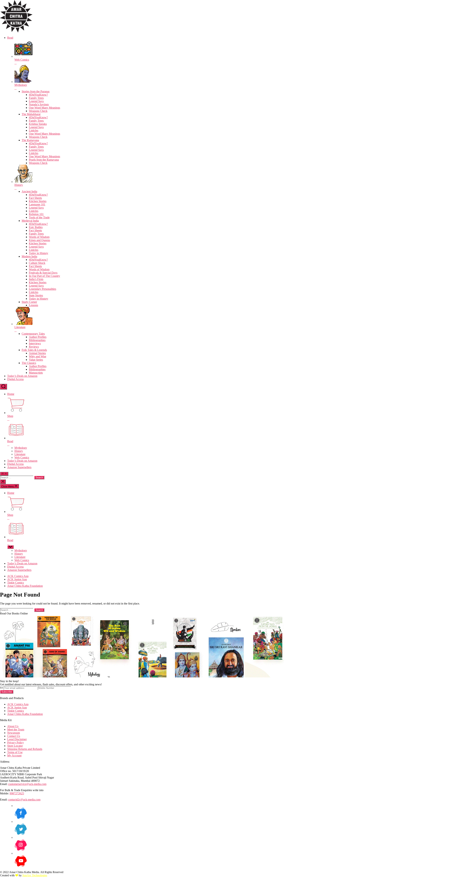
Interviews (35, 343)
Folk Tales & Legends (34, 349)
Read (10, 37)
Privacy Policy (15, 742)
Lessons (33, 305)
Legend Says (36, 101)
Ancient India (29, 191)
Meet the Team (15, 729)
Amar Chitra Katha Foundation (25, 585)
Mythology (20, 447)
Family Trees (36, 97)
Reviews (34, 346)
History (18, 451)
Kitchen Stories (37, 201)
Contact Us (13, 736)
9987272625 (17, 793)
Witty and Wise (37, 356)
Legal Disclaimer (17, 739)
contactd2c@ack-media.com (24, 799)
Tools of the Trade (39, 217)
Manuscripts (36, 372)
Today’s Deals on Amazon (22, 375)
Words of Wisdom (39, 236)
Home (10, 393)
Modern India (29, 256)
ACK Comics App (18, 576)
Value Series (36, 359)
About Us (12, 726)
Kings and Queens (39, 240)
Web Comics (21, 457)
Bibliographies (37, 340)
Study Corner (29, 301)
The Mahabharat (31, 114)
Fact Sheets (35, 197)
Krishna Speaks (38, 123)
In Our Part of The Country (44, 275)
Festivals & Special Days (43, 272)
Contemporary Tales (33, 333)
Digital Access (15, 379)
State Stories (36, 295)
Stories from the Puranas (35, 91)
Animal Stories (37, 353)
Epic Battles (36, 227)
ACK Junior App (17, 579)
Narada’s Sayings (39, 104)
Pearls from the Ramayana (44, 159)
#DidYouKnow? (38, 94)
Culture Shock (37, 262)
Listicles (33, 130)
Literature (19, 454)
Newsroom (13, 732)
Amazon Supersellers (19, 467)
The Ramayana (30, 140)
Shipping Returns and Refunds (24, 749)
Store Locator (15, 745)
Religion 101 (36, 214)
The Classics (29, 362)
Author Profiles (37, 336)
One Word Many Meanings (44, 107)
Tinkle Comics (15, 582)
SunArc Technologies (34, 875)
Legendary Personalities (42, 288)
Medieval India (30, 220)
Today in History (38, 253)
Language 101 (37, 204)
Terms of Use (15, 752)
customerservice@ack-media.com (27, 784)
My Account (14, 755)
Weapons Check (38, 110)
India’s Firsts (36, 279)
